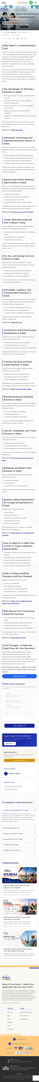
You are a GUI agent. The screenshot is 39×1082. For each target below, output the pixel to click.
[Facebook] (16, 1052)
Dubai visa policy (17, 130)
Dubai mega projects (18, 637)
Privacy (20, 721)
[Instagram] (30, 1052)
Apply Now (9, 743)
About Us (10, 1012)
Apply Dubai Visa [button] (19, 676)
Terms (24, 721)
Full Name (9, 693)
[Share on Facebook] (9, 38)
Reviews (9, 1022)
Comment (9, 705)
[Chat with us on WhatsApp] (31, 2)
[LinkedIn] (23, 1052)
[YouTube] (26, 1052)
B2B (8, 1015)
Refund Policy (24, 1019)
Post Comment (18, 725)
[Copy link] (25, 38)
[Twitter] (19, 1052)
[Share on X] (13, 38)
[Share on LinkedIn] (17, 38)
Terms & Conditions (26, 1012)
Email (8, 699)
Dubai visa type (16, 322)
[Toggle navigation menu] (36, 2)
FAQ (8, 1025)
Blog (8, 1019)
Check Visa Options (19, 760)
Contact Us (10, 1029)
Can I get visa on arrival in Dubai (22, 212)
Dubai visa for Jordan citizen (21, 389)
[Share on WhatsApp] (21, 38)
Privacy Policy (24, 1015)
